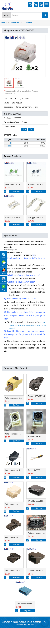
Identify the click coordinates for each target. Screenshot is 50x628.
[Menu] (46, 4)
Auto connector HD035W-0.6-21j (19, 570)
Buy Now (16, 191)
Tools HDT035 (34, 470)
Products (15, 23)
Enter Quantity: (10, 126)
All (6, 15)
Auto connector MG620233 (17, 504)
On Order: (8, 118)
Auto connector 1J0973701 (17, 470)
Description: (8, 107)
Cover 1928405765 (36, 396)
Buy (24, 129)
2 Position (27, 23)
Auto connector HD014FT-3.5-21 (19, 434)
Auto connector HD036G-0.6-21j (19, 537)
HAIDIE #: (8, 99)
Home (4, 23)
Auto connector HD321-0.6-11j (29, 604)
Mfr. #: (6, 103)
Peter (4, 257)
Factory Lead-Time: (11, 122)
